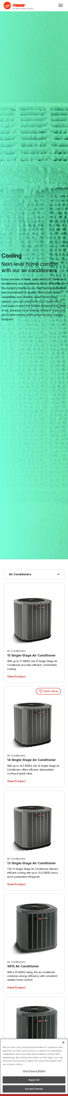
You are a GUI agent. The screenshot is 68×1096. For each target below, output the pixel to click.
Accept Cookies (34, 1088)
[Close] (63, 1042)
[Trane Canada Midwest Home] (20, 6)
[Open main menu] (60, 5)
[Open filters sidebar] (1, 561)
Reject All (34, 1079)
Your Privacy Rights (34, 1071)
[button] (34, 574)
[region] (34, 1066)
